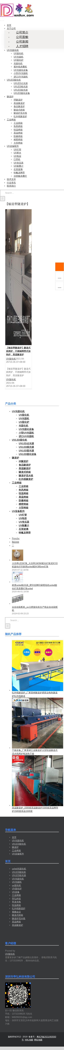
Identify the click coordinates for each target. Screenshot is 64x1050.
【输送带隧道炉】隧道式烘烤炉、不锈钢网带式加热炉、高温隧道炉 (18, 351)
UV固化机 (11, 358)
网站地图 (38, 1040)
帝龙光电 (16, 902)
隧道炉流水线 (18, 918)
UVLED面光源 (19, 875)
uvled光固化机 (19, 868)
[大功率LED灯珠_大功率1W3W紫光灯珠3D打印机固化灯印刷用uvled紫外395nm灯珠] (17, 560)
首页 (14, 837)
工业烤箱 (16, 850)
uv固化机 (16, 885)
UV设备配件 (18, 853)
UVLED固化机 (19, 844)
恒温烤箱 (16, 905)
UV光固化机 (18, 840)
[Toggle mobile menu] (1, 19)
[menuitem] (9, 25)
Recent (15, 542)
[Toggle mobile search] (3, 19)
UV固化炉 (17, 888)
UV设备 (15, 892)
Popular (16, 538)
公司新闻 (22, 41)
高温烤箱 (16, 921)
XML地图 (29, 1040)
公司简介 (22, 32)
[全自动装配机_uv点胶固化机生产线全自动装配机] (17, 603)
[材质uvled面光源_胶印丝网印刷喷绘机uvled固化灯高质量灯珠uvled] (17, 582)
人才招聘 (22, 46)
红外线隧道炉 (18, 908)
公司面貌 (22, 37)
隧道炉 (15, 847)
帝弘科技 (16, 898)
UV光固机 (17, 882)
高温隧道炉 (17, 925)
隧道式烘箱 (17, 915)
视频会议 (16, 912)
